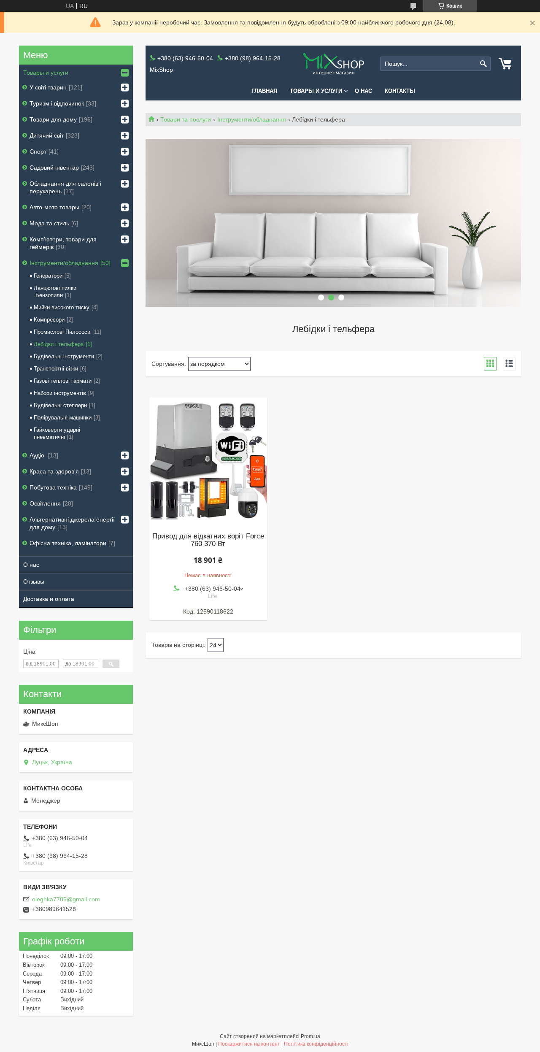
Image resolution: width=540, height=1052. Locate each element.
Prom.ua (310, 1036)
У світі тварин (48, 87)
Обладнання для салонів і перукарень (65, 187)
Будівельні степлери (60, 405)
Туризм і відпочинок (57, 103)
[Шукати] (483, 63)
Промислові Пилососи (62, 332)
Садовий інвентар (54, 167)
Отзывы (33, 581)
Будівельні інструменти (64, 356)
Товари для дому (53, 119)
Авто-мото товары (54, 207)
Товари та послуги (185, 119)
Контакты (400, 91)
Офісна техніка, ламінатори (68, 543)
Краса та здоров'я (54, 471)
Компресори (49, 319)
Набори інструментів (60, 393)
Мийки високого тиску (61, 307)
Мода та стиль (49, 223)
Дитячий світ (47, 135)
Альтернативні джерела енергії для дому (72, 523)
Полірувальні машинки (63, 417)
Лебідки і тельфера (59, 344)
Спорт (38, 151)
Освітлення (45, 503)
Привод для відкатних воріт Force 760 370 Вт (208, 540)
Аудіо (38, 455)
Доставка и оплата (48, 598)
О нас (363, 91)
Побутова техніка (53, 487)
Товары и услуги (316, 91)
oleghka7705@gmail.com (66, 899)
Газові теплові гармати (63, 381)
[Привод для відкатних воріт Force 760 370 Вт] (208, 461)
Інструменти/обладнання (251, 119)
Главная (264, 91)
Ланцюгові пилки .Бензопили (55, 291)
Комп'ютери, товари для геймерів (63, 243)
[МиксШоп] (333, 64)
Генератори (48, 276)
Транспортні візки (56, 368)
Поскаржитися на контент (249, 1044)
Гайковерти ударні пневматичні (57, 433)
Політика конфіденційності (316, 1044)
